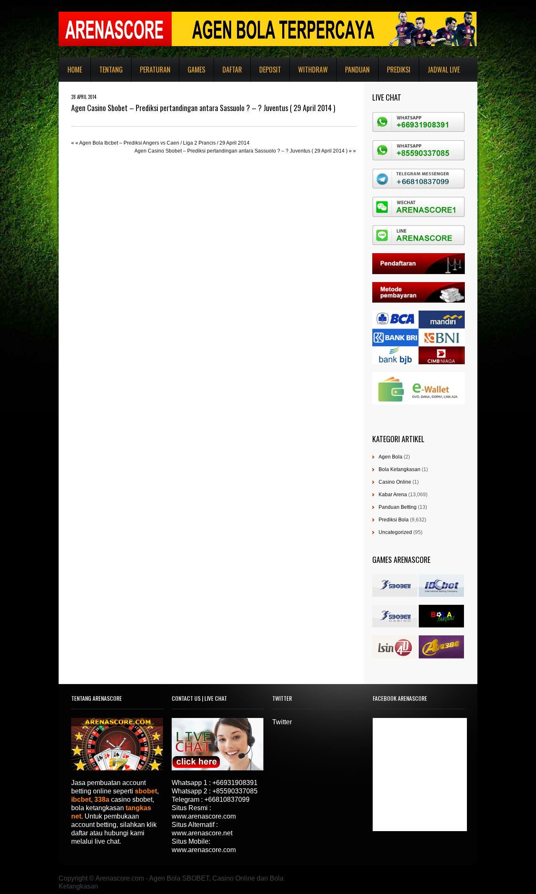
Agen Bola (390, 457)
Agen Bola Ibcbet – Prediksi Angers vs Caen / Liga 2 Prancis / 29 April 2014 (164, 143)
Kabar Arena (393, 495)
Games (196, 70)
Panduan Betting (398, 507)
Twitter (282, 722)
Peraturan (155, 70)
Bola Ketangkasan (399, 469)
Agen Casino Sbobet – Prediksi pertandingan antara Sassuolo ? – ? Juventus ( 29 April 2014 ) (241, 151)
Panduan (357, 70)
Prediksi (398, 70)
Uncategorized (395, 532)
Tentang (111, 70)
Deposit (270, 70)
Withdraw (313, 70)
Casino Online (395, 482)
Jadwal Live (444, 70)
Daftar (232, 70)
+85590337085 (235, 791)
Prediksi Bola (394, 520)
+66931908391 (235, 782)
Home (74, 70)
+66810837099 (227, 799)
